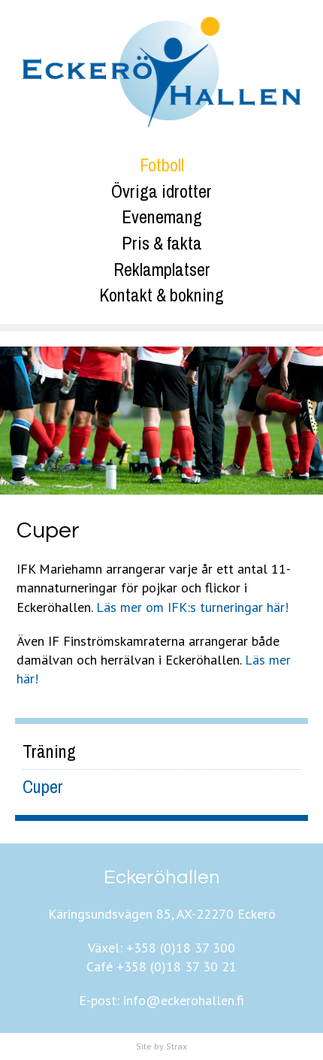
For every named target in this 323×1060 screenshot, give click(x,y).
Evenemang (162, 216)
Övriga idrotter (161, 191)
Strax (176, 1046)
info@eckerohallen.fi (183, 1000)
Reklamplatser (161, 269)
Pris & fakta (162, 243)
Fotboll (162, 165)
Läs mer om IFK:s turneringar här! (192, 607)
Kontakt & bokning (161, 295)
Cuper (43, 786)
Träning (49, 751)
